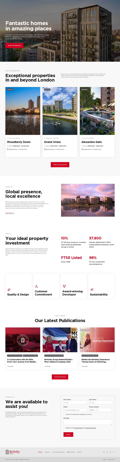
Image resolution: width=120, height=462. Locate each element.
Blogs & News (71, 452)
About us (47, 452)
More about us (9, 213)
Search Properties (14, 45)
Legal (104, 459)
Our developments (58, 452)
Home (40, 452)
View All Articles (60, 377)
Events (79, 452)
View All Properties (60, 164)
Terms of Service (91, 428)
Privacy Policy (78, 428)
